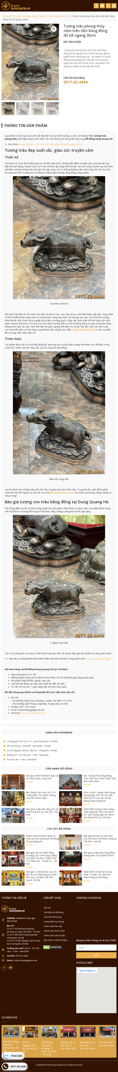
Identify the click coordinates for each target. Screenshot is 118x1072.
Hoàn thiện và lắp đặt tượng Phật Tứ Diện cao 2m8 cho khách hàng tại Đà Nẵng (98, 874)
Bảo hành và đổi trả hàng (55, 940)
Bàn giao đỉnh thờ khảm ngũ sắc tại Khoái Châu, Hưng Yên (42, 777)
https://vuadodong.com (33, 712)
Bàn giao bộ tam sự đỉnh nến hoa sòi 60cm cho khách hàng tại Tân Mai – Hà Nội (100, 838)
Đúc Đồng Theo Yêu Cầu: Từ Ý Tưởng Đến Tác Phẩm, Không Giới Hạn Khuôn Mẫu (41, 795)
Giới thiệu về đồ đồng (53, 912)
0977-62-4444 (76, 82)
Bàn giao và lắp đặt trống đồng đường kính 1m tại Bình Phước (99, 854)
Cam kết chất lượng (52, 917)
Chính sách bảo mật (53, 926)
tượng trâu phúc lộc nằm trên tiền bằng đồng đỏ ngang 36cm (50, 144)
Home (6, 16)
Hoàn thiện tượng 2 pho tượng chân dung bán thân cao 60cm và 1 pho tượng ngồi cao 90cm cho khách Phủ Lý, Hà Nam (99, 813)
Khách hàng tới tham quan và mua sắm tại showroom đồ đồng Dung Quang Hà (42, 838)
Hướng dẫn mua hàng (54, 921)
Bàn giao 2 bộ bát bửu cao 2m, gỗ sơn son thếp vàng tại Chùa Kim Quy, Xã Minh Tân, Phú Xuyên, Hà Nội (41, 876)
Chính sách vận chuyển (54, 935)
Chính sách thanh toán (54, 930)
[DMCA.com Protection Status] (52, 948)
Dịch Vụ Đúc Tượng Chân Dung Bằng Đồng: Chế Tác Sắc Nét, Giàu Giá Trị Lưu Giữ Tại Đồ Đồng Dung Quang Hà (99, 796)
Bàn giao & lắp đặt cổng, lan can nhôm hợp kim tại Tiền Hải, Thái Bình (42, 812)
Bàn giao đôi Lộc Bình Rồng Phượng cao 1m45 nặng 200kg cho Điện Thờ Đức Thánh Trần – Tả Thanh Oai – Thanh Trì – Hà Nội (42, 858)
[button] (108, 5)
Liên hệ (47, 907)
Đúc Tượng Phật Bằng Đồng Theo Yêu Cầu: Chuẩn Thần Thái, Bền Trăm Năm (100, 778)
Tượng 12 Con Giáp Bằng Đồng (54, 16)
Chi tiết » (30, 782)
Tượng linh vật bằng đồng (24, 16)
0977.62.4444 (19, 1066)
